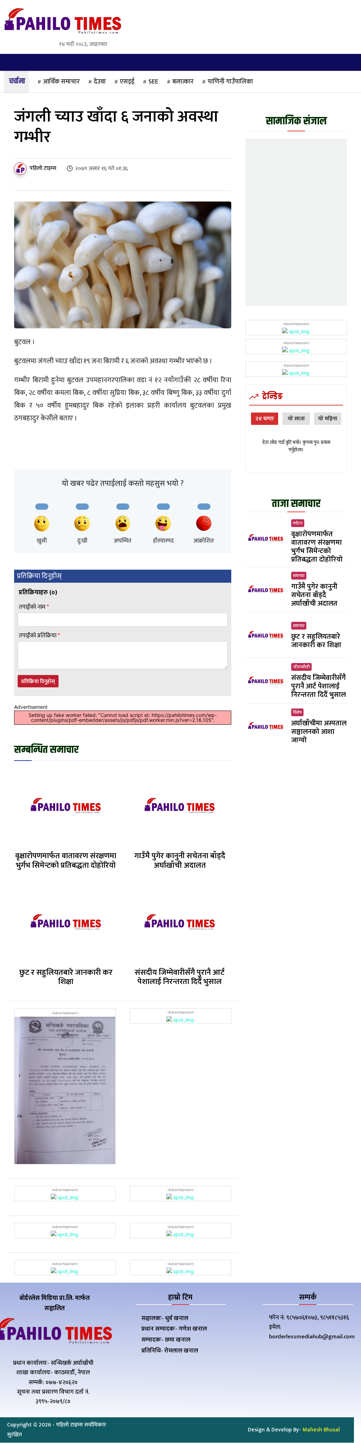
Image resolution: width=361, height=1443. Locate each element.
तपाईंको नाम (34, 607)
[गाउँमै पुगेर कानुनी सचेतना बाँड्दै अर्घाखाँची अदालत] (179, 807)
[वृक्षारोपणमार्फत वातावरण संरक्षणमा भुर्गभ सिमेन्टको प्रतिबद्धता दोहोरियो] (65, 807)
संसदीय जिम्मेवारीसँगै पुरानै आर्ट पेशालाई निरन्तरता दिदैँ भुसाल (180, 977)
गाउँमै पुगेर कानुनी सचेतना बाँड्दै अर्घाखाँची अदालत (179, 860)
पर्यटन (297, 523)
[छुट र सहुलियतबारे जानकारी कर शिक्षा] (65, 923)
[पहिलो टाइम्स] (21, 168)
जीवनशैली (301, 666)
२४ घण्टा (264, 418)
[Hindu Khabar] (62, 23)
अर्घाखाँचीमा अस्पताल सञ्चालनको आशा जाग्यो (319, 731)
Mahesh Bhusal (321, 1430)
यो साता (296, 418)
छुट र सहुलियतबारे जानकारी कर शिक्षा (65, 977)
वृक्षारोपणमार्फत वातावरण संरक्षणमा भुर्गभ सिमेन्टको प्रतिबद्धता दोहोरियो (65, 860)
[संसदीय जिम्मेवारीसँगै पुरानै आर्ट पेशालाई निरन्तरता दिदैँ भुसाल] (179, 923)
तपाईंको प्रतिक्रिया (39, 635)
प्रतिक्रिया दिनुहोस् (38, 681)
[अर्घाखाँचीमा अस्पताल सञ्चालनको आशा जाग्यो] (265, 726)
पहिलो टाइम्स (43, 168)
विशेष (297, 712)
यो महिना (327, 418)
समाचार (299, 575)
